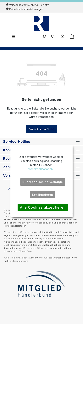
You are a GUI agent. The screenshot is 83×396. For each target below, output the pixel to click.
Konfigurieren (42, 194)
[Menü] (13, 36)
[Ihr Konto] (62, 36)
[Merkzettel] (53, 36)
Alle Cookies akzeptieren (43, 207)
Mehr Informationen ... (41, 169)
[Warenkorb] (70, 36)
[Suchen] (44, 36)
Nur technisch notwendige (42, 182)
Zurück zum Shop (41, 129)
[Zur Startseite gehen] (41, 23)
